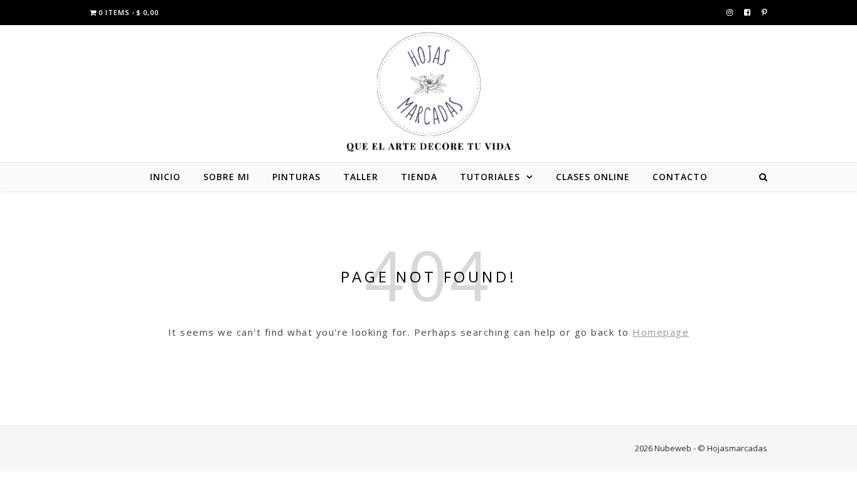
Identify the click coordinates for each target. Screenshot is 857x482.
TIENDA (419, 177)
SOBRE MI (226, 177)
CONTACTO (680, 177)
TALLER (360, 177)
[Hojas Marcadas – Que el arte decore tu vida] (428, 91)
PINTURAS (296, 177)
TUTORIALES (490, 177)
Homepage (660, 332)
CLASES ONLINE (593, 177)
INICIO (165, 177)
